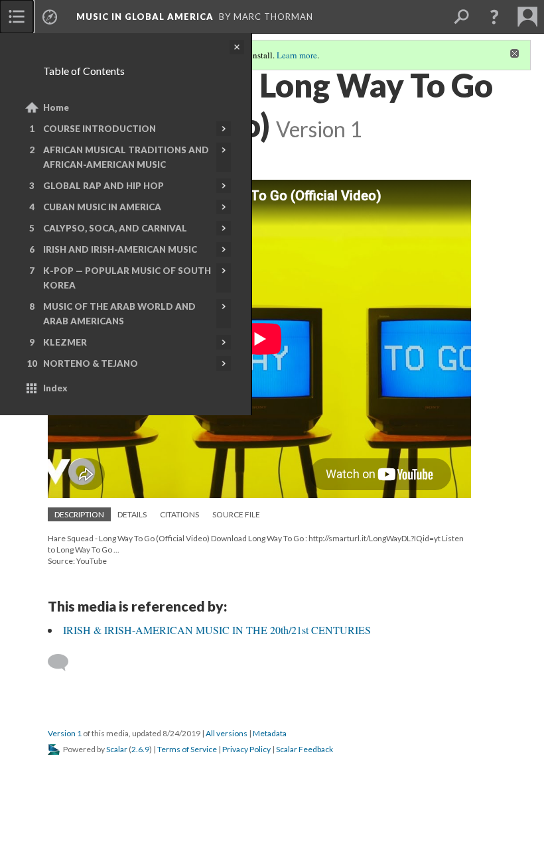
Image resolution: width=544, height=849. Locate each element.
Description (79, 514)
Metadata (270, 733)
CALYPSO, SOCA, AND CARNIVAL (115, 228)
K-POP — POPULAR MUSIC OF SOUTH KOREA (127, 278)
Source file (236, 514)
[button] (494, 16)
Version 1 (65, 733)
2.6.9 (140, 749)
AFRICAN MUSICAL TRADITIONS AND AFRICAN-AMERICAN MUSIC (126, 157)
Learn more (297, 55)
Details (132, 514)
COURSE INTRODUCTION (99, 128)
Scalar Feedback (304, 749)
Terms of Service (187, 749)
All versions (226, 733)
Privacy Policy (246, 749)
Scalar (116, 749)
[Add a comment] (64, 662)
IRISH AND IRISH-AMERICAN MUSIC (120, 249)
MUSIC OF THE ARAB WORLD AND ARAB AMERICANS (119, 313)
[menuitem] (16, 16)
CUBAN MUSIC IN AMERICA (102, 207)
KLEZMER (65, 342)
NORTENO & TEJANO (90, 363)
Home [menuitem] (56, 107)
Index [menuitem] (55, 388)
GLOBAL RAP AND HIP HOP (103, 185)
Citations (179, 514)
